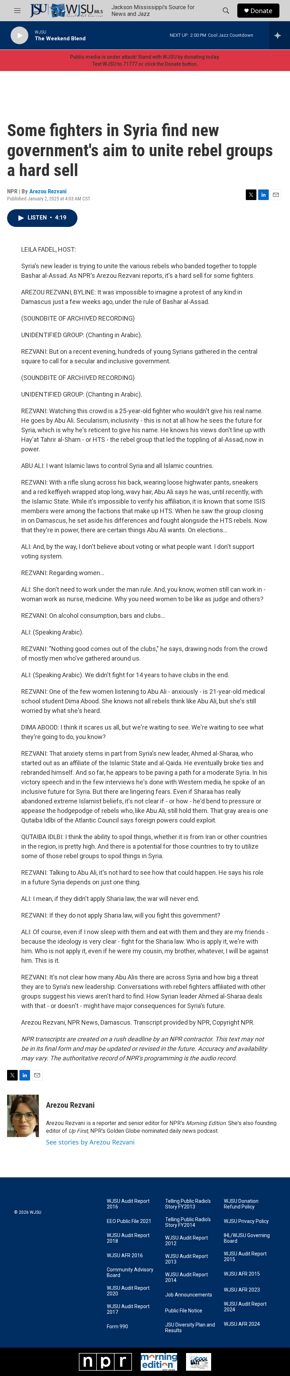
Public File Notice (183, 1310)
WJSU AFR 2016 (125, 1255)
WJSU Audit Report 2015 (245, 1256)
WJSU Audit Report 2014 (186, 1277)
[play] (19, 35)
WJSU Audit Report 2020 (128, 1291)
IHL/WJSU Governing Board (247, 1238)
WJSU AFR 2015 (242, 1274)
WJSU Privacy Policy (246, 1221)
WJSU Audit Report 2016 (128, 1204)
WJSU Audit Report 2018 (128, 1238)
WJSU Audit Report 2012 (186, 1240)
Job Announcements (188, 1295)
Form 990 (117, 1326)
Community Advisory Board (130, 1272)
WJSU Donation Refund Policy (241, 1204)
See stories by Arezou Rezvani (90, 1142)
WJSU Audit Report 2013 (186, 1259)
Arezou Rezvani (47, 191)
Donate (261, 10)
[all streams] (279, 35)
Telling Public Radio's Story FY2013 (188, 1204)
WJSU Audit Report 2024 (245, 1306)
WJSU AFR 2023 (242, 1290)
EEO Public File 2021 (129, 1221)
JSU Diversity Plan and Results (190, 1327)
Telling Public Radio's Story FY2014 (188, 1222)
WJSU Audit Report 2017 (128, 1309)
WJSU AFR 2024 (242, 1324)
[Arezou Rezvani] (23, 1116)
